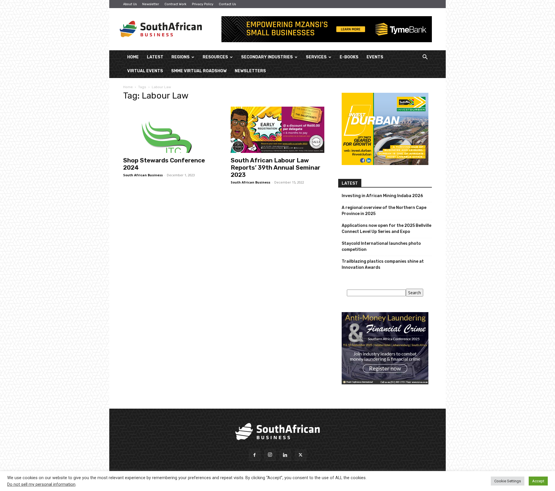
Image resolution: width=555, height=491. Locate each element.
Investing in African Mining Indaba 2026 (382, 195)
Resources (215, 57)
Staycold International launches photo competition (381, 246)
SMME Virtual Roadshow (199, 70)
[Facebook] (254, 455)
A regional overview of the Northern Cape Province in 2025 (384, 210)
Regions (180, 57)
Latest (155, 57)
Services (316, 57)
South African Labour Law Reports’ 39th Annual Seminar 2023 (275, 167)
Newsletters (250, 70)
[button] (425, 57)
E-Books (349, 57)
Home (133, 57)
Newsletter (150, 4)
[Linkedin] (285, 455)
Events (375, 57)
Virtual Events (145, 70)
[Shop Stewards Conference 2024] (170, 130)
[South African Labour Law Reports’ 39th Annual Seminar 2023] (277, 130)
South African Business (143, 175)
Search (414, 292)
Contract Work (175, 4)
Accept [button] (538, 481)
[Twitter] (300, 455)
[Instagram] (270, 455)
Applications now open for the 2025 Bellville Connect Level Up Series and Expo (386, 228)
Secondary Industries (267, 57)
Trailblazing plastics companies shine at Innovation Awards (383, 264)
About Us (130, 4)
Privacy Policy (202, 4)
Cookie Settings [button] (507, 481)
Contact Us (227, 4)
